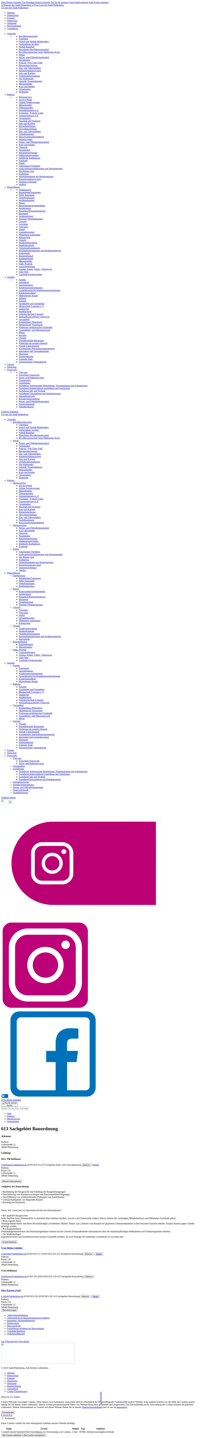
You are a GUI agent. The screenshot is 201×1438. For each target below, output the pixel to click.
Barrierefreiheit (14, 26)
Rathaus (11, 1116)
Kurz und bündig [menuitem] (27, 86)
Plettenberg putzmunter (29, 620)
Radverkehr (24, 639)
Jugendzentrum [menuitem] (26, 285)
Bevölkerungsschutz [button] (22, 422)
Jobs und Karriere (27, 459)
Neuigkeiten (24, 446)
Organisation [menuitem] (25, 89)
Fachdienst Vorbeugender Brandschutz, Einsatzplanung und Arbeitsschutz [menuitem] (53, 385)
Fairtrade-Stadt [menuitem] (26, 359)
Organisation (25, 475)
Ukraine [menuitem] (22, 338)
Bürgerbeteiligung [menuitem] (27, 126)
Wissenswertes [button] (19, 525)
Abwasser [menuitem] (23, 227)
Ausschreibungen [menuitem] (27, 266)
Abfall (22, 615)
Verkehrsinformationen (29, 462)
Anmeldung (12, 28)
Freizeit (10, 364)
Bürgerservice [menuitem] (25, 97)
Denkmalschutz (26, 602)
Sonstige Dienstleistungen (31, 604)
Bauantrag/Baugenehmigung (32, 597)
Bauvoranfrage (14, 1326)
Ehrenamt (23, 739)
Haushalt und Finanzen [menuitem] (29, 121)
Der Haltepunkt (26, 464)
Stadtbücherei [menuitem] (25, 311)
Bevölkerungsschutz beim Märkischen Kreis (39, 438)
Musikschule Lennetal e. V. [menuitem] (31, 306)
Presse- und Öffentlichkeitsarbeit (34, 443)
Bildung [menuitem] (22, 298)
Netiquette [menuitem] (23, 92)
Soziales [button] (11, 277)
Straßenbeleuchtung (28, 628)
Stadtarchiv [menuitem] (24, 309)
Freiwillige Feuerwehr (29, 761)
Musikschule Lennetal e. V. (31, 692)
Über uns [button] (17, 758)
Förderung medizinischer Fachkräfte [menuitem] (35, 327)
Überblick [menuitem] (23, 39)
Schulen (22, 687)
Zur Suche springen (60, 2)
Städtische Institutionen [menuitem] (29, 158)
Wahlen (22, 570)
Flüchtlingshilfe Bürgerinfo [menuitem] (31, 340)
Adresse (86, 1165)
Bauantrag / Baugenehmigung (21, 1320)
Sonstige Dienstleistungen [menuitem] (31, 219)
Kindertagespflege (27, 679)
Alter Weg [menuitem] (23, 272)
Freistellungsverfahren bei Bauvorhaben (25, 1328)
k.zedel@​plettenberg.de (12, 1296)
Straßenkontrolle (26, 631)
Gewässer (23, 610)
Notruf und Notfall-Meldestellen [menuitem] (34, 41)
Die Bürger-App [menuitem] (26, 171)
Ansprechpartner (9, 1242)
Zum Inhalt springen (78, 2)
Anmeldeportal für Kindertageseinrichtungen (39, 676)
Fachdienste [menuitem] (24, 383)
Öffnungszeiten (26, 493)
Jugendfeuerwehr (21, 782)
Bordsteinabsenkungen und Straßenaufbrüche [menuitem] (40, 250)
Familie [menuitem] (22, 280)
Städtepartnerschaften (29, 541)
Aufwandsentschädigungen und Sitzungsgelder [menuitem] (41, 168)
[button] (8, 797)
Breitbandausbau (26, 586)
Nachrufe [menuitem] (23, 160)
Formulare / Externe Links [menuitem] (31, 113)
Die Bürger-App (26, 557)
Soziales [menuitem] (22, 335)
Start (9, 1113)
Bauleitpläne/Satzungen (30, 578)
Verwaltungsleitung (28, 514)
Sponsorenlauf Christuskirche (32, 747)
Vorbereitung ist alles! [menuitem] (29, 44)
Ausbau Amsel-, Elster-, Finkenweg (35, 655)
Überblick (23, 425)
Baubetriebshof (26, 644)
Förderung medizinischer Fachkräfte (35, 713)
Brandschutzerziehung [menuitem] (29, 399)
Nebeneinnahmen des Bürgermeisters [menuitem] (36, 176)
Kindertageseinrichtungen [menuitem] (31, 287)
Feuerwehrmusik (21, 790)
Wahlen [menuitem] (22, 184)
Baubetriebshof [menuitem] (26, 256)
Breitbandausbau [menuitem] (26, 200)
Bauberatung (25, 594)
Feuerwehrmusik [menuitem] (26, 404)
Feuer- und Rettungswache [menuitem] (31, 377)
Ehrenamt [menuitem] (23, 354)
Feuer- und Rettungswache (31, 763)
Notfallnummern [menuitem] (26, 134)
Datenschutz (13, 15)
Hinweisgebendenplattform (31, 522)
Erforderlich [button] (6, 1415)
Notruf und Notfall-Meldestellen (34, 427)
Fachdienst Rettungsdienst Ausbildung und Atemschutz (44, 774)
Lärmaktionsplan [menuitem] (26, 232)
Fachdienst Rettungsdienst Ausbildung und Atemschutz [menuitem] (44, 388)
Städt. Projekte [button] (19, 649)
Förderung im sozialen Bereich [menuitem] (33, 343)
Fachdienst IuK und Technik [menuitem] (32, 391)
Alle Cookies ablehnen (11, 1435)
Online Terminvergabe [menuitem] (29, 102)
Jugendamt (24, 668)
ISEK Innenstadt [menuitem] (26, 195)
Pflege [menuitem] (22, 332)
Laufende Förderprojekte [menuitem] (30, 274)
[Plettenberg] (32, 5)
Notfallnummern (26, 520)
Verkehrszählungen (16, 1334)
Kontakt (11, 18)
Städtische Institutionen (29, 544)
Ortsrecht (23, 533)
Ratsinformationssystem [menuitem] (30, 70)
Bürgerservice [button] (19, 483)
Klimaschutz (24, 623)
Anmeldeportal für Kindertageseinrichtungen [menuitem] (39, 290)
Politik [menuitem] (22, 163)
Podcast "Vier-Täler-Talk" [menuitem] (31, 62)
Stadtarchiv (24, 694)
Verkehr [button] (16, 626)
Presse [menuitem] (22, 55)
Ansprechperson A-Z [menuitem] (28, 115)
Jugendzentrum (26, 671)
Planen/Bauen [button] (13, 187)
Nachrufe (23, 546)
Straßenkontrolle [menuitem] (26, 245)
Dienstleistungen (9, 1310)
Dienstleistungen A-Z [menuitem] (29, 110)
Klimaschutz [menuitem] (24, 237)
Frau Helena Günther (12, 1248)
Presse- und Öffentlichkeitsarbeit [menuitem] (34, 57)
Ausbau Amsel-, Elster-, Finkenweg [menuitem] (35, 269)
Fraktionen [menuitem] (24, 174)
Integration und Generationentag (34, 737)
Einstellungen (8, 1412)
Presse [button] (16, 440)
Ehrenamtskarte (26, 742)
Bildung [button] (16, 684)
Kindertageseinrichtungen (31, 673)
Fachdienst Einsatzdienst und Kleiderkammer (40, 779)
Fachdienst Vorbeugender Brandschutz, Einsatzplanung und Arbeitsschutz (53, 771)
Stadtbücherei (25, 697)
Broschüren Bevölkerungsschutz (34, 435)
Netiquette (12, 23)
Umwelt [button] (16, 607)
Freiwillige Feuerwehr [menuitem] (29, 375)
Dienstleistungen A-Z (29, 496)
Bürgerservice (13, 1119)
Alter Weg (23, 657)
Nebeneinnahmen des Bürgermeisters (36, 562)
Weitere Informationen (11, 1181)
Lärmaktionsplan (26, 618)
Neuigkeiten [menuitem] (24, 60)
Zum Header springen (11, 2)
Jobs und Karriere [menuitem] (27, 73)
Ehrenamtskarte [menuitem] (26, 356)
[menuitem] (103, 62)
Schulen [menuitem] (22, 301)
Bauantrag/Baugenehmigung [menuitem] (32, 211)
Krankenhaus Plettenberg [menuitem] (30, 322)
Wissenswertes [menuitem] (25, 139)
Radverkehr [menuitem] (24, 253)
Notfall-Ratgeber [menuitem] (26, 47)
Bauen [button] (16, 589)
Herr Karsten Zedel (11, 1290)
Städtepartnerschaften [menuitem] (29, 155)
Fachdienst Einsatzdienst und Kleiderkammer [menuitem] (40, 393)
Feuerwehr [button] (12, 370)
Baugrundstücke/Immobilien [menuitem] (32, 205)
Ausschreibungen (27, 652)
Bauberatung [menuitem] (25, 208)
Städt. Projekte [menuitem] (25, 264)
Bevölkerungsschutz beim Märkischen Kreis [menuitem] (39, 52)
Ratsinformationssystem (30, 456)
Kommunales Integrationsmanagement (36, 734)
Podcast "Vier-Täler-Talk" (31, 448)
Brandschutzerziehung (23, 784)
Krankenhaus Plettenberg (30, 708)
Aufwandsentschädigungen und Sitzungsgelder (41, 554)
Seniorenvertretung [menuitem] (27, 182)
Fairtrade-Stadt (26, 745)
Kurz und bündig (27, 472)
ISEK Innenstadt (26, 581)
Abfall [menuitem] (22, 229)
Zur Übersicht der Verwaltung (15, 1341)
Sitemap (11, 12)
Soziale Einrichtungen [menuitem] (29, 346)
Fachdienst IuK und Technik (32, 777)
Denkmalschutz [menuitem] (26, 216)
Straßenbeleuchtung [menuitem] (28, 242)
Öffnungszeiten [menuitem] (26, 107)
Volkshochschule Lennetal (31, 700)
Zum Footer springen (98, 2)
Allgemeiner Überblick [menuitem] (29, 166)
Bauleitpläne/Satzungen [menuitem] (30, 192)
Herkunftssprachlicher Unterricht (34, 702)
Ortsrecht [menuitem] (23, 147)
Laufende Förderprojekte (30, 660)
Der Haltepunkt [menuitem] (26, 78)
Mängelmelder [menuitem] (25, 84)
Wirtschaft (11, 367)
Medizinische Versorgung (31, 710)
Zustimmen (9, 1418)
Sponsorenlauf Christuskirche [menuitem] (32, 362)
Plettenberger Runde (28, 681)
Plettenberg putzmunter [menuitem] (29, 235)
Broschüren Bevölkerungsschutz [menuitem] (34, 49)
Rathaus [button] (11, 94)
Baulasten (23, 599)
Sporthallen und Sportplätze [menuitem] (32, 303)
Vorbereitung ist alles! (29, 430)
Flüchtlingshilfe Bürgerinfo (31, 726)
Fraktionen (24, 559)
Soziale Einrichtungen (29, 732)
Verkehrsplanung (27, 583)
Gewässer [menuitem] (23, 224)
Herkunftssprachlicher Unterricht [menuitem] (34, 317)
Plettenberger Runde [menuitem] (28, 295)
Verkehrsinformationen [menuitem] (29, 76)
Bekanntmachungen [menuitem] (28, 65)
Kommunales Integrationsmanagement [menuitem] (36, 348)
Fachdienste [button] (18, 769)
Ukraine (22, 724)
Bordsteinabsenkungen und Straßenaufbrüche (40, 636)
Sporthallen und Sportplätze (32, 689)
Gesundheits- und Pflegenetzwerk (34, 716)
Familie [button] (16, 665)
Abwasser (23, 612)
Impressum (12, 20)
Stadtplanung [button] (19, 575)
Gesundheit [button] (18, 705)
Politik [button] (16, 549)
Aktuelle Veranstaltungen (30, 467)
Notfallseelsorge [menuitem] (26, 407)
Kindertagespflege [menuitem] (27, 293)
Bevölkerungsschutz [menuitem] (28, 36)
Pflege (22, 718)
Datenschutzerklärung (92, 1407)
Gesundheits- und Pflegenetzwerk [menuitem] (34, 330)
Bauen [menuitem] (22, 203)
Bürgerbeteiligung (27, 512)
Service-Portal (25, 485)
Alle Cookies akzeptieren (34, 1435)
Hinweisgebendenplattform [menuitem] (31, 137)
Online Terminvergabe (29, 488)
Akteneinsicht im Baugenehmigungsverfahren (28, 1318)
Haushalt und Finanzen (29, 507)
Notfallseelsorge (20, 792)
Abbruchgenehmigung (17, 1315)
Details (96, 1165)
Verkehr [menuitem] (22, 240)
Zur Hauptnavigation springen (36, 2)
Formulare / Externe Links (31, 499)
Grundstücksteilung (16, 1331)
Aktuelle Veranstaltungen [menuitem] (30, 81)
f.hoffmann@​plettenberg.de (14, 1276)
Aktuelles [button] (11, 33)
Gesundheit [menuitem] (24, 319)
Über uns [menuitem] (23, 372)
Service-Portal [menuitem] (25, 100)
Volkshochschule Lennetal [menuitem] (31, 314)
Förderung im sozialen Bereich (33, 729)
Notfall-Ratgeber (26, 432)
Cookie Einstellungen (17, 1391)
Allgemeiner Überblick (29, 552)
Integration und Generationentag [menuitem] (34, 351)
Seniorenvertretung (27, 567)
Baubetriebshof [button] (20, 642)
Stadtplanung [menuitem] (25, 190)
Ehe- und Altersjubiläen (30, 454)
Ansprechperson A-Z (28, 501)
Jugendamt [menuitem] (24, 282)
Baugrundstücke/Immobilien (32, 591)
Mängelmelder (25, 470)
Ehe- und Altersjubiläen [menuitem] (30, 68)
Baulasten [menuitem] (23, 213)
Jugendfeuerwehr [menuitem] (27, 396)
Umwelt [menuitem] (22, 221)
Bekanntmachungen (28, 451)
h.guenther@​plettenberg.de (14, 1254)
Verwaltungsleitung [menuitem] (28, 129)
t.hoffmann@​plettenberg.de (14, 1165)
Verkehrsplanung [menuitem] (27, 197)
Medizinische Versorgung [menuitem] (31, 325)
